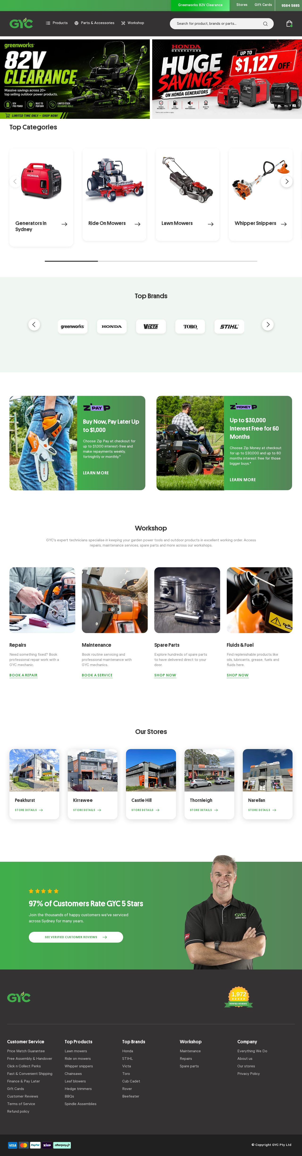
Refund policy (18, 1112)
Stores (241, 5)
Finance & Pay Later (23, 1082)
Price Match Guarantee (26, 1051)
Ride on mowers (78, 1059)
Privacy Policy (248, 1074)
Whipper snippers (79, 1067)
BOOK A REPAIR (23, 675)
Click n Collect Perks (24, 1067)
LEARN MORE (96, 473)
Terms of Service (21, 1104)
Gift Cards (263, 5)
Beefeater (130, 1097)
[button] (15, 181)
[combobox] (222, 23)
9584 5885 (290, 6)
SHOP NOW (165, 675)
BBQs (69, 1097)
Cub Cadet (131, 1082)
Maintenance (190, 1051)
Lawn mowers (76, 1051)
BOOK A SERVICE (97, 675)
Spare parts (189, 1067)
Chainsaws (73, 1074)
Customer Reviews (22, 1097)
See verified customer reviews (71, 937)
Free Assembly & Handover (29, 1059)
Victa (126, 1067)
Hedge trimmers (78, 1089)
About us (244, 1059)
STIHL (127, 1059)
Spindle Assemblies (80, 1104)
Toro (126, 1074)
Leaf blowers (75, 1082)
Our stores (246, 1067)
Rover (127, 1089)
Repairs (186, 1059)
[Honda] (112, 326)
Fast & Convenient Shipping (29, 1074)
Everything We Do (252, 1051)
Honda (127, 1051)
